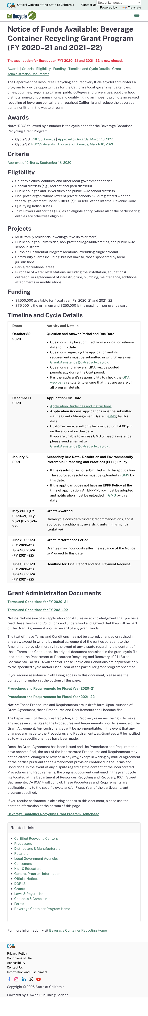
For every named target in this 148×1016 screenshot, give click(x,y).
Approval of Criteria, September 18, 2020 (39, 162)
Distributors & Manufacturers (37, 848)
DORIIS (20, 884)
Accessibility (16, 963)
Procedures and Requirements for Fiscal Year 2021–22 (51, 697)
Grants (19, 889)
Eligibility (43, 69)
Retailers (21, 853)
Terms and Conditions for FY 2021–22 (38, 610)
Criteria (28, 69)
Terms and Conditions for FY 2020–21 (38, 602)
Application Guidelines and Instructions (81, 406)
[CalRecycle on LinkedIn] (24, 979)
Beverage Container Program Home (42, 909)
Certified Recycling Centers (36, 838)
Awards (13, 69)
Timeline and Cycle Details (89, 69)
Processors (23, 843)
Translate (134, 7)
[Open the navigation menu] (137, 15)
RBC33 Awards (43, 139)
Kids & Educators (27, 869)
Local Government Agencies (36, 858)
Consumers (23, 864)
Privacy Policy (17, 953)
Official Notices (26, 879)
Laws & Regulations (29, 894)
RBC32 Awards (43, 144)
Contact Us (89, 4)
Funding (59, 69)
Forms (19, 904)
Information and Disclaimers (27, 972)
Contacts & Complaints (32, 899)
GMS (112, 416)
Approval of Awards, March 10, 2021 (86, 139)
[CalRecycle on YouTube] (38, 979)
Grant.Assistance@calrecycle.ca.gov (79, 362)
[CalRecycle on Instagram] (16, 979)
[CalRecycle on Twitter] (31, 979)
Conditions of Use (19, 958)
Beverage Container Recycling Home (78, 930)
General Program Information (37, 874)
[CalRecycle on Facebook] (9, 979)
